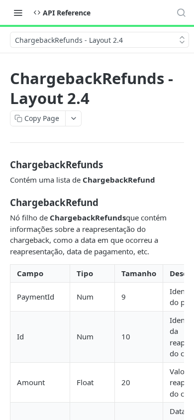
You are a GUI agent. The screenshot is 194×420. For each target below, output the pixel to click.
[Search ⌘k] (181, 12)
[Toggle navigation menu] (18, 12)
